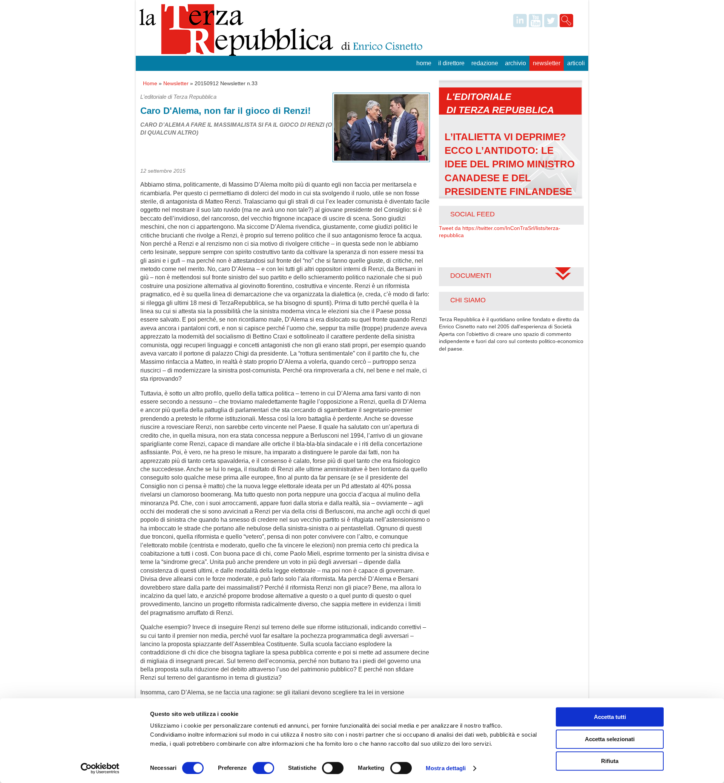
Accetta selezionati (610, 739)
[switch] (263, 768)
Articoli (576, 63)
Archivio (515, 63)
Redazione (484, 63)
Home (423, 63)
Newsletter (546, 63)
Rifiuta (609, 761)
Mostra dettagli (446, 768)
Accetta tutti (610, 717)
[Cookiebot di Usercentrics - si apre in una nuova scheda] (100, 768)
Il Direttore (451, 63)
